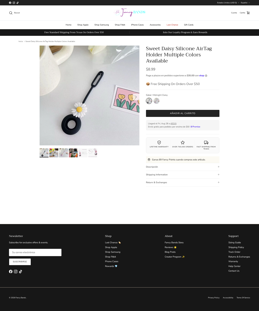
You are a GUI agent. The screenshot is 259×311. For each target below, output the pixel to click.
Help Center (234, 266)
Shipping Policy (236, 247)
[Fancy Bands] (129, 12)
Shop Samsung (101, 24)
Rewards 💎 (111, 266)
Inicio (21, 41)
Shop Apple (82, 24)
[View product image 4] (73, 152)
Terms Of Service (243, 297)
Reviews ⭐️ (171, 247)
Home (68, 24)
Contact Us (233, 270)
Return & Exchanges (156, 182)
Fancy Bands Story (174, 242)
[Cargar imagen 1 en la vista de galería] (89, 95)
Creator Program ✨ (175, 256)
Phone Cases (111, 261)
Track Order (234, 251)
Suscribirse (20, 261)
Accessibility (228, 297)
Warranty (233, 261)
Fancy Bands (21, 297)
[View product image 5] (83, 152)
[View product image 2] (53, 152)
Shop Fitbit (120, 24)
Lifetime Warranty (159, 147)
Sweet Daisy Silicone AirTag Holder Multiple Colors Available (50, 41)
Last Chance (172, 24)
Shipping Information (157, 174)
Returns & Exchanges (239, 256)
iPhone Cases (137, 24)
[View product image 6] (92, 152)
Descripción (152, 166)
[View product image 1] (44, 152)
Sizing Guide (234, 242)
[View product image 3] (63, 152)
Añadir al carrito (182, 113)
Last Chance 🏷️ (113, 242)
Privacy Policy (213, 297)
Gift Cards (189, 24)
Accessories (155, 24)
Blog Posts (170, 251)
